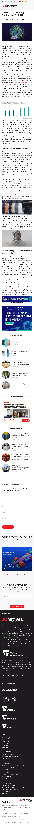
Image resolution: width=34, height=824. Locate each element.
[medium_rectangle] (17, 412)
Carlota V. (23, 19)
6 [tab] (21, 574)
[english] (23, 1)
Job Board (5, 744)
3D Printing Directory (8, 738)
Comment (5, 493)
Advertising (5, 747)
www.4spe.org (6, 670)
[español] (26, 1)
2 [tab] (10, 574)
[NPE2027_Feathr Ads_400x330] (17, 318)
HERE (28, 282)
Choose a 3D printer (8, 740)
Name (4, 506)
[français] (28, 1)
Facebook (12, 289)
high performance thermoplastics (13, 195)
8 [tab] (26, 574)
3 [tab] (13, 574)
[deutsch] (20, 1)
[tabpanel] (17, 559)
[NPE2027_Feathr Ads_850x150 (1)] (17, 299)
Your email (7, 596)
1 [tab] (7, 574)
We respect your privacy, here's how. (11, 816)
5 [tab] (18, 574)
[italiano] (31, 1)
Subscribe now (17, 606)
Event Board (6, 742)
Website (4, 518)
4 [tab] (15, 574)
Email (3, 512)
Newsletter (10, 293)
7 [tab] (24, 574)
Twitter (22, 289)
